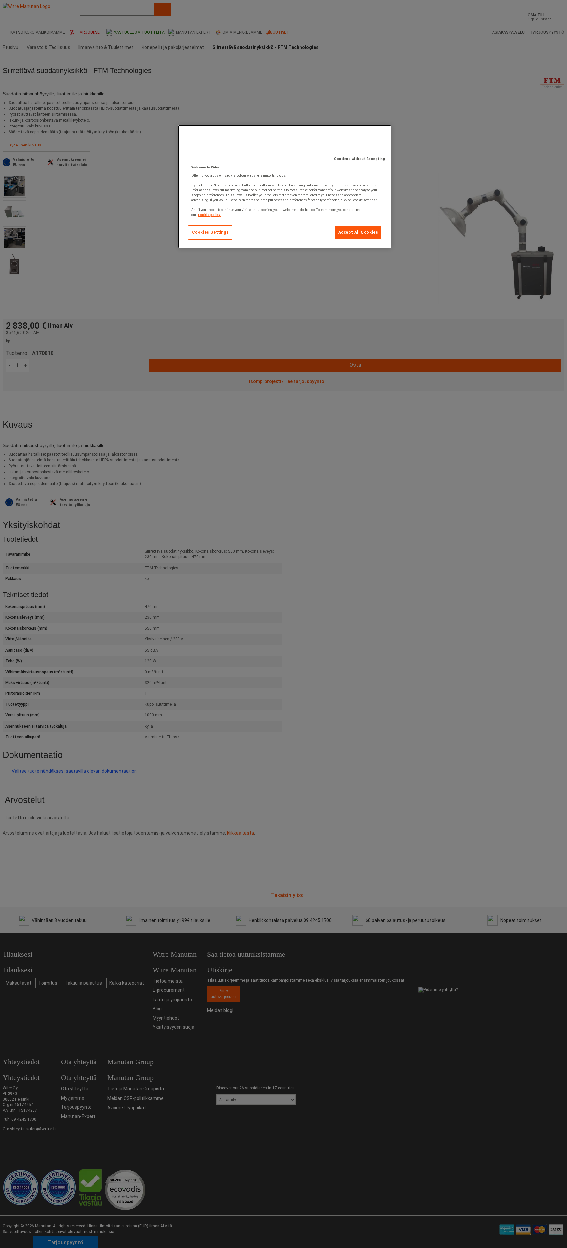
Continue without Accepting (359, 159)
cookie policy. (209, 215)
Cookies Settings (210, 232)
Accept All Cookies (358, 232)
